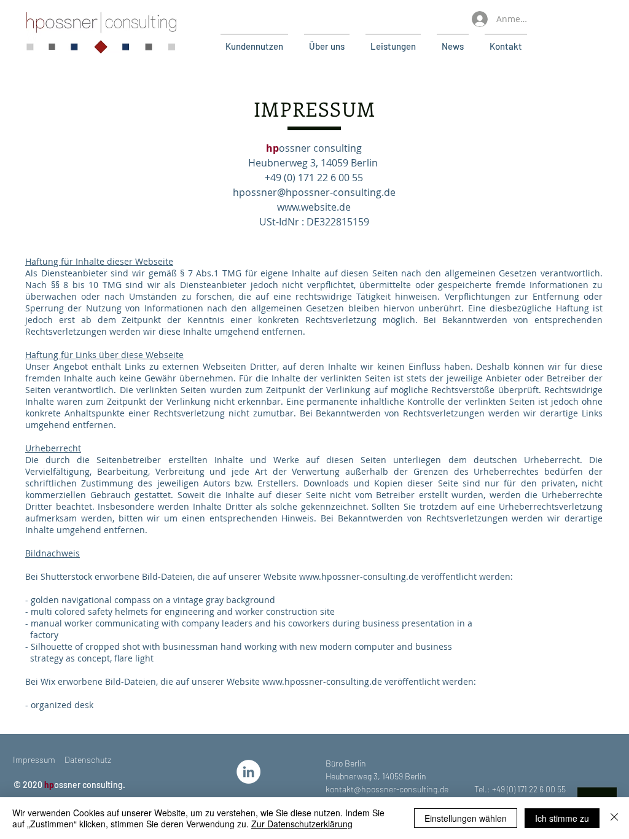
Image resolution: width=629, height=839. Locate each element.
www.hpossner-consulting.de (359, 576)
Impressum (34, 759)
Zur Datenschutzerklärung (302, 824)
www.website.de (314, 207)
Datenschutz (87, 759)
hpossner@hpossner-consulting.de (314, 192)
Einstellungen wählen (465, 818)
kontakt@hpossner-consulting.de (387, 789)
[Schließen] (614, 818)
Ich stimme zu (562, 818)
